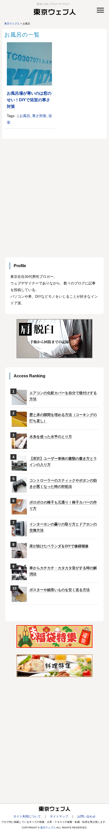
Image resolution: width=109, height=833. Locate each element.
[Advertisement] (54, 196)
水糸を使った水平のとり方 (50, 437)
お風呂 (25, 116)
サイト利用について (27, 816)
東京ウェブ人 (48, 827)
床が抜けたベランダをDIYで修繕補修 (58, 546)
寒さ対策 (39, 116)
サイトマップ (59, 816)
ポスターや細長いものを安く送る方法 (59, 590)
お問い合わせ (86, 816)
